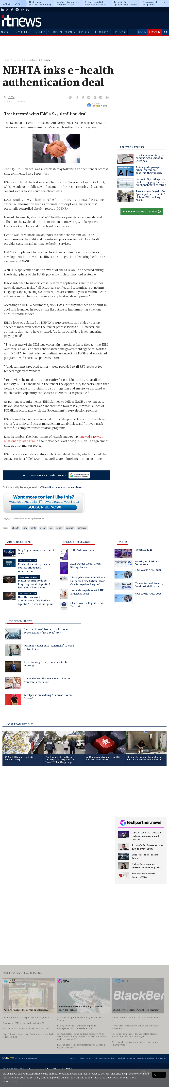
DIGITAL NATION (62, 32)
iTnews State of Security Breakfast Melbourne (149, 585)
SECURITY (39, 32)
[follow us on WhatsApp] (22, 9)
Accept (159, 1074)
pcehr (43, 528)
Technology (30, 60)
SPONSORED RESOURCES (78, 541)
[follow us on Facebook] (12, 9)
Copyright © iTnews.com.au (15, 518)
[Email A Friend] (101, 97)
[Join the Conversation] (70, 97)
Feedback (121, 1058)
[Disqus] (56, 812)
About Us (84, 1058)
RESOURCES (101, 32)
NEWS (4, 32)
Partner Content (19, 541)
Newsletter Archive (145, 1058)
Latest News (11, 3)
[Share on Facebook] (83, 97)
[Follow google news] (96, 104)
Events (123, 541)
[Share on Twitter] (77, 97)
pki (51, 528)
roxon (59, 528)
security (70, 528)
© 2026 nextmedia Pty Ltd (26, 1058)
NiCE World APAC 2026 (148, 570)
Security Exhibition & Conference (147, 563)
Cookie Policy (118, 1078)
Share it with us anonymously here (62, 487)
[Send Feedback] (95, 97)
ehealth (15, 528)
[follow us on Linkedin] (2, 9)
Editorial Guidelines (98, 1058)
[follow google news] (17, 9)
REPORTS (83, 32)
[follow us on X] (7, 9)
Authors (111, 1058)
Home (6, 60)
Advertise (131, 1058)
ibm (25, 528)
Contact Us (74, 1058)
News (17, 60)
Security (45, 60)
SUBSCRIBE (155, 32)
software (82, 528)
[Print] (106, 97)
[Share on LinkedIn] (89, 97)
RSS (165, 1058)
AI (49, 32)
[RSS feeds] (27, 9)
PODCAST (120, 32)
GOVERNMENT (23, 32)
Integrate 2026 (143, 550)
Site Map (159, 1058)
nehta (33, 528)
